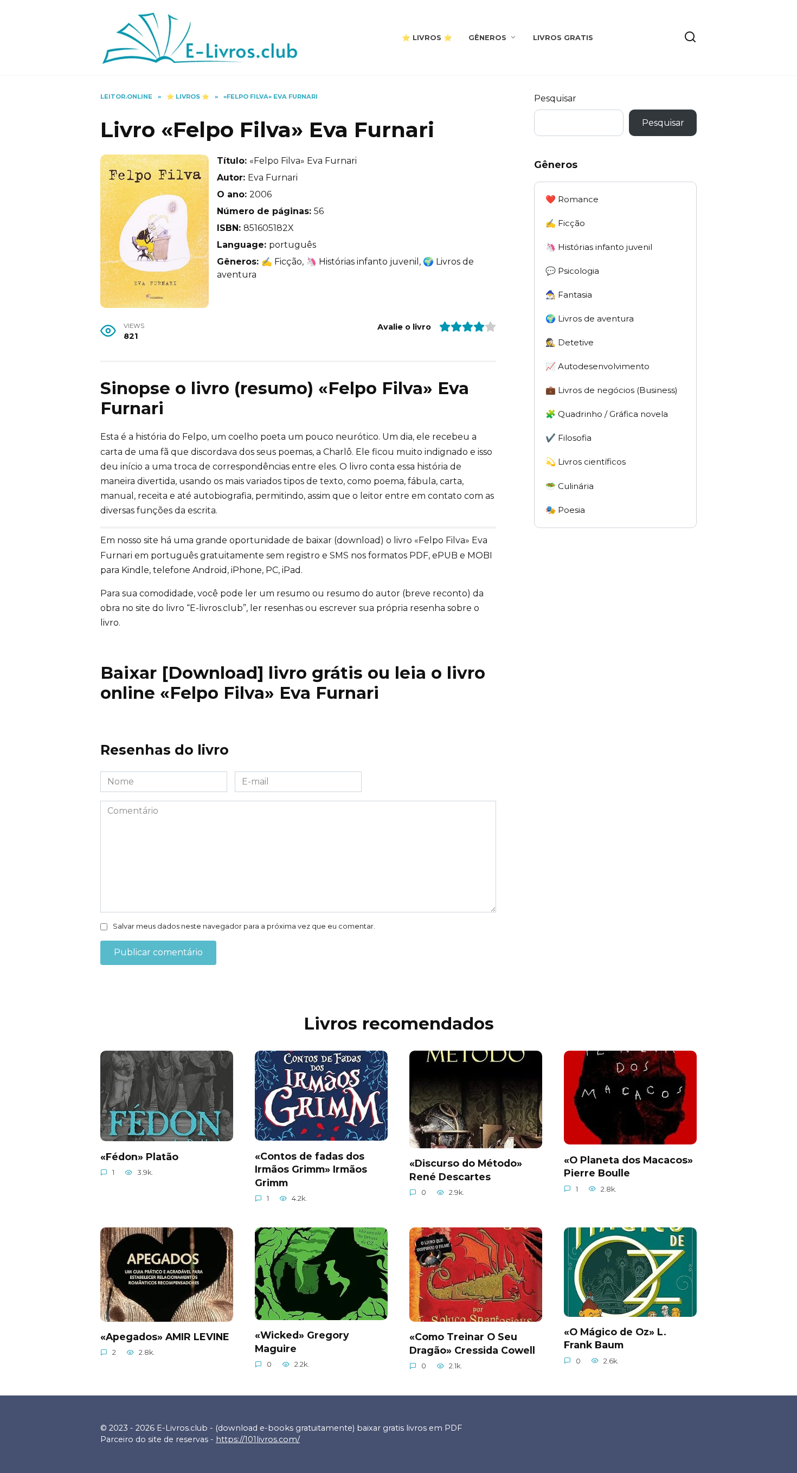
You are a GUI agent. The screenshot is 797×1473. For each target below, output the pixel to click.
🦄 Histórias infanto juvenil (598, 247)
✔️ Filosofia (568, 438)
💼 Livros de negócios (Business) (611, 390)
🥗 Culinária (569, 486)
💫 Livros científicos (585, 461)
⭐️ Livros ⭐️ (427, 38)
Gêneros (487, 38)
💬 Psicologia (572, 271)
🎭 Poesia (565, 510)
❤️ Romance (572, 199)
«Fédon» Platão (139, 1156)
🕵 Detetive (569, 342)
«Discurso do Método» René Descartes (465, 1169)
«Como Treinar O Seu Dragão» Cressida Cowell (472, 1343)
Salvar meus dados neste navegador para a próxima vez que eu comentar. (244, 926)
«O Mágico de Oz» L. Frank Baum (615, 1338)
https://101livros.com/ (258, 1439)
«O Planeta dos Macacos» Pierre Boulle (628, 1166)
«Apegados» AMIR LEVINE (164, 1336)
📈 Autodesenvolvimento (597, 366)
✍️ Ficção (565, 223)
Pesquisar (555, 98)
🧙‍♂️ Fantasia (568, 295)
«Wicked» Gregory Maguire (302, 1341)
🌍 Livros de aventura (589, 318)
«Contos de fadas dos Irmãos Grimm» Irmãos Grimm (311, 1169)
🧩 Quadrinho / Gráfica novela (606, 414)
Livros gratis (563, 38)
